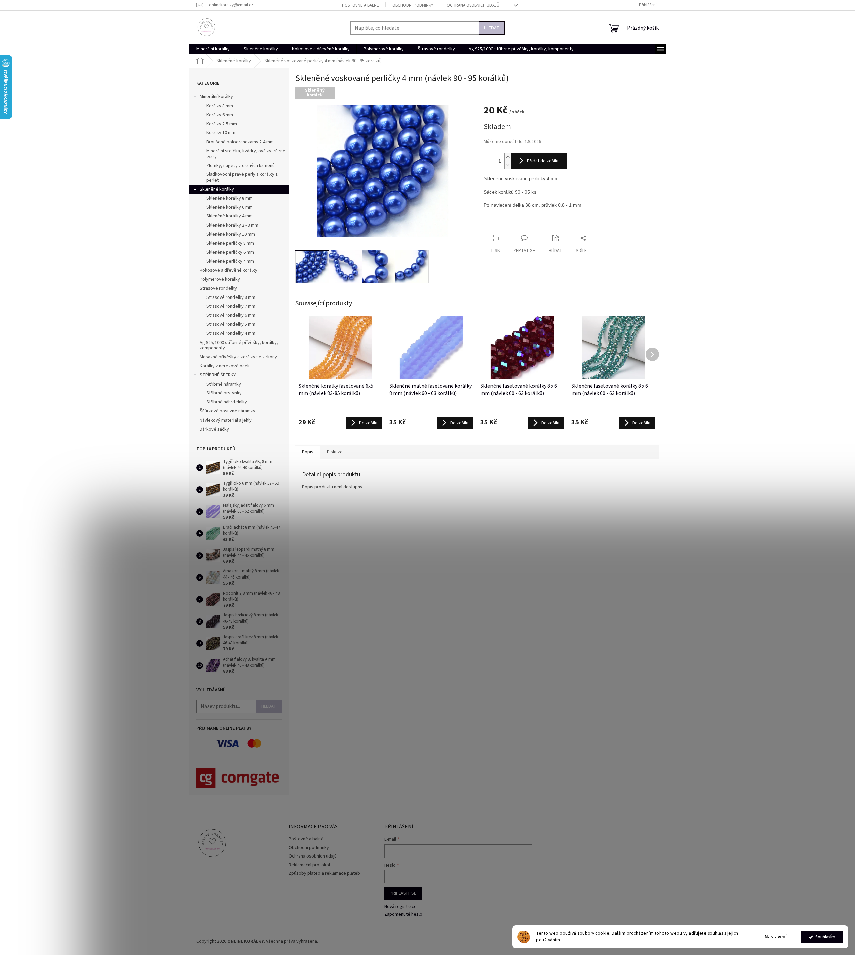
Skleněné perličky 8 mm (230, 243)
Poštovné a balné (360, 5)
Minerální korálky (216, 96)
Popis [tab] (307, 452)
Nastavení (776, 936)
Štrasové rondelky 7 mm (230, 306)
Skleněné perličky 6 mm (230, 252)
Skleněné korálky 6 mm (229, 207)
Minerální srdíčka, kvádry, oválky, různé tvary (245, 154)
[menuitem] (213, 49)
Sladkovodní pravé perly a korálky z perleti (242, 177)
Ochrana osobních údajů (473, 5)
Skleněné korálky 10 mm (230, 234)
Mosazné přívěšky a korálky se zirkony (238, 357)
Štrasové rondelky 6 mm (230, 315)
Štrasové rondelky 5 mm (230, 324)
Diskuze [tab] (335, 452)
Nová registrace (400, 907)
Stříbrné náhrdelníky (226, 402)
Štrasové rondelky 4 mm (230, 333)
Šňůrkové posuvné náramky (227, 411)
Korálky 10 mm (221, 132)
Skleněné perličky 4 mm (230, 261)
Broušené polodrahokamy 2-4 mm (240, 141)
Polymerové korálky (220, 279)
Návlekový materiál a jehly (226, 420)
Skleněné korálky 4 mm (229, 216)
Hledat (491, 28)
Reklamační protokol (309, 865)
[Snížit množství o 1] (507, 165)
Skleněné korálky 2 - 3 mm (232, 225)
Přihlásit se (403, 893)
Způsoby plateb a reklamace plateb (324, 873)
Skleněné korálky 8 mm (229, 198)
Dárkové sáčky (214, 429)
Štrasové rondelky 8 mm (230, 297)
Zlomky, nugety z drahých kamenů (240, 165)
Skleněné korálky (217, 189)
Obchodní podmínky (412, 5)
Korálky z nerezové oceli (224, 366)
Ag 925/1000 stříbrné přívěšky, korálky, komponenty (239, 345)
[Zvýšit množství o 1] (507, 157)
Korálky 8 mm (219, 106)
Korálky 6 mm (219, 115)
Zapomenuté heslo (403, 914)
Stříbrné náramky (223, 384)
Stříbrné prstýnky (224, 393)
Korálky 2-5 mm (221, 124)
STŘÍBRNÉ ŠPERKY (218, 375)
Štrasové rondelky (218, 288)
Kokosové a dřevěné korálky (228, 270)
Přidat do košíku (543, 161)
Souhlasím (825, 936)
